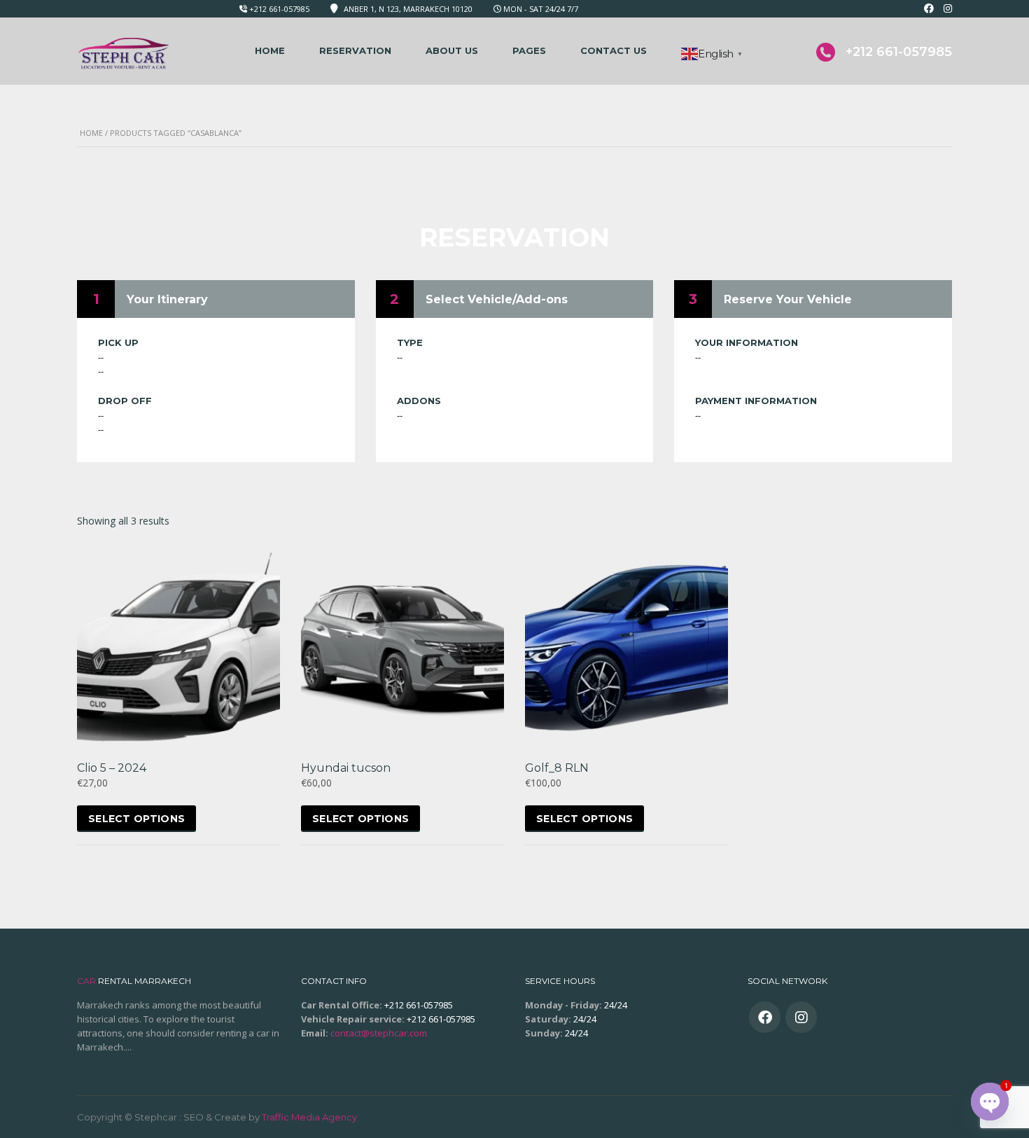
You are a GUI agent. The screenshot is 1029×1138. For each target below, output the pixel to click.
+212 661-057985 (279, 9)
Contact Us (613, 50)
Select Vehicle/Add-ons (497, 299)
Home (270, 50)
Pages (529, 50)
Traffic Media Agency (309, 1117)
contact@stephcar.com (378, 1033)
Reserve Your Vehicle (788, 299)
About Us (452, 50)
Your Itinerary (167, 299)
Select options (136, 818)
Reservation (355, 50)
